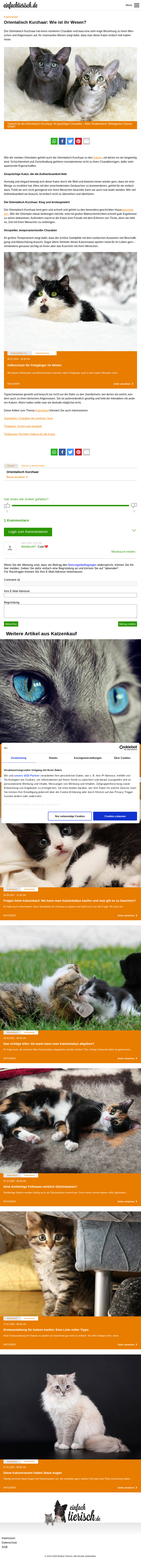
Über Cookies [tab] (122, 757)
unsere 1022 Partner (27, 775)
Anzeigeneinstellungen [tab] (88, 757)
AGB (5, 1547)
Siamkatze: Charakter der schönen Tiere (28, 418)
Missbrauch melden (123, 551)
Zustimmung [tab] (18, 757)
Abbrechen (11, 624)
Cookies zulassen (115, 816)
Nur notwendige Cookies (70, 816)
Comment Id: (12, 579)
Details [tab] (53, 757)
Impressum (8, 1538)
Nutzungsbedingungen (82, 564)
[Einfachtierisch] (20, 5)
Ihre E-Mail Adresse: (17, 591)
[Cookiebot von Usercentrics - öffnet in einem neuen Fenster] (122, 748)
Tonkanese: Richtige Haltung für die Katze (29, 434)
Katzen (97, 157)
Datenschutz (9, 1542)
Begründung (11, 602)
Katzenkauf (11, 16)
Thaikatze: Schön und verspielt (23, 426)
